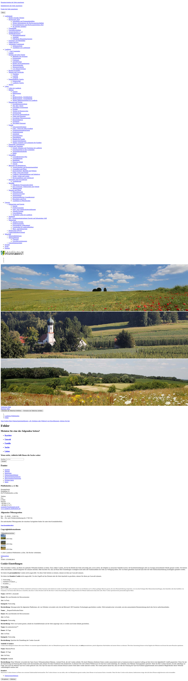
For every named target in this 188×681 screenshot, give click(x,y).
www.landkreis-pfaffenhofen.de (10, 508)
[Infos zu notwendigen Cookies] (11, 580)
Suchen (3, 459)
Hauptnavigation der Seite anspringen (12, 2)
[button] (8, 16)
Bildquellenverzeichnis (8, 533)
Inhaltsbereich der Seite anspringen (11, 6)
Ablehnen (13, 679)
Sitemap (7, 471)
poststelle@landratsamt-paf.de (10, 507)
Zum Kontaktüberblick (7, 525)
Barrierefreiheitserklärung (12, 477)
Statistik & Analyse (9, 581)
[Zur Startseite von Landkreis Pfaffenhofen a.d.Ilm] (12, 255)
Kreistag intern (9, 480)
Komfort (5, 583)
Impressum (8, 473)
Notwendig (6, 580)
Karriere (7, 469)
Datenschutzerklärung (11, 475)
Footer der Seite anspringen (9, 9)
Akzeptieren (5, 679)
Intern (6, 482)
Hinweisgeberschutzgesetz (13, 478)
